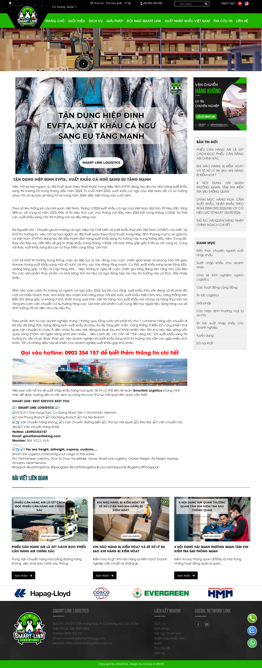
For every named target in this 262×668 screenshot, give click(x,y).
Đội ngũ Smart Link (144, 21)
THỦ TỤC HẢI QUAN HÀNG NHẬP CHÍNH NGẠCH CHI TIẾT (220, 222)
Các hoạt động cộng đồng (216, 287)
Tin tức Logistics (207, 295)
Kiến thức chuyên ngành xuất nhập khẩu (220, 252)
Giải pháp (114, 21)
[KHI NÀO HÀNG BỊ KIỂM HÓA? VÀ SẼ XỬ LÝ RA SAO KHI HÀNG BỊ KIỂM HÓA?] (131, 519)
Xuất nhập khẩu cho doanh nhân (220, 264)
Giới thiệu (76, 21)
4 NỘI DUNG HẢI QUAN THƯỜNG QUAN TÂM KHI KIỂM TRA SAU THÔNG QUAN (220, 187)
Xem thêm (21, 575)
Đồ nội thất (204, 343)
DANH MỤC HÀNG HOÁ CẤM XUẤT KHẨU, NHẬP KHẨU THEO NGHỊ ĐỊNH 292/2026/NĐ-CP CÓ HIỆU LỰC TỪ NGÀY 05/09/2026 (220, 205)
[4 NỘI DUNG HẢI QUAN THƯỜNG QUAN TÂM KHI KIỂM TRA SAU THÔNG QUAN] (212, 519)
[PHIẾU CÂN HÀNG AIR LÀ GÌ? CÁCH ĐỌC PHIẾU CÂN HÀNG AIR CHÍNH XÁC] (50, 519)
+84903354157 (36, 431)
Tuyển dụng (204, 335)
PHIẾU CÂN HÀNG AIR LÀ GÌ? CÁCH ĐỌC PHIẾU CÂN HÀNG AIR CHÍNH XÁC (220, 153)
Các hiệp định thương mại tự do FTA (220, 313)
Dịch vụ (96, 21)
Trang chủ (54, 21)
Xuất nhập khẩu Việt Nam (187, 21)
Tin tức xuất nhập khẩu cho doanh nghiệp (220, 325)
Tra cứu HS (223, 21)
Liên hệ (242, 21)
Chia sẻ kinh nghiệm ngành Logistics (220, 277)
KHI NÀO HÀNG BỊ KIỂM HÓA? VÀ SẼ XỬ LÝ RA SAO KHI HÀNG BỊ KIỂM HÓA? (220, 170)
